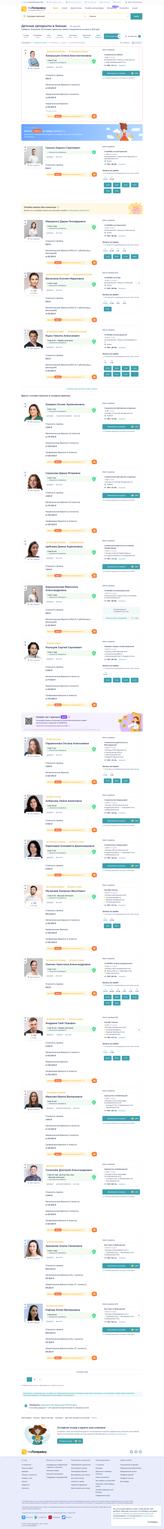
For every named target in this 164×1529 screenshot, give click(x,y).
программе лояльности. (117, 1434)
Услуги (64, 8)
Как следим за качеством (105, 1480)
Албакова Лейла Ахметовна (64, 800)
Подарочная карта (103, 1495)
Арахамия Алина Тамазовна (64, 1245)
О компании (26, 1465)
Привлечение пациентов (80, 1465)
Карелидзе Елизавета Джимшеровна (70, 845)
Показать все (51, 111)
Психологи (124, 8)
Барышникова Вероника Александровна (62, 588)
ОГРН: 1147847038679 (29, 1526)
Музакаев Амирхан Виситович (65, 890)
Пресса (24, 1481)
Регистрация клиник (79, 1468)
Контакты (25, 1488)
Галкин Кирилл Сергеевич (63, 147)
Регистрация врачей (79, 1471)
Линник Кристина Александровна (68, 964)
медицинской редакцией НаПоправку (58, 1405)
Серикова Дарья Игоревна (63, 473)
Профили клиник (127, 1478)
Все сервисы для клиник (80, 1475)
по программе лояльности (78, 210)
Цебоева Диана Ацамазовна (64, 546)
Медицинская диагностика (130, 1468)
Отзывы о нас (27, 1478)
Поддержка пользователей (56, 1477)
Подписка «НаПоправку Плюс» (105, 1485)
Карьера (25, 1471)
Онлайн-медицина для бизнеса (104, 1491)
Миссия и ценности (29, 1475)
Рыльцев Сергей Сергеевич (64, 647)
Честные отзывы (52, 1470)
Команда (99, 1468)
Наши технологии (102, 1477)
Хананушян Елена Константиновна (68, 55)
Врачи (55, 8)
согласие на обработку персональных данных (132, 1514)
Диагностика (76, 8)
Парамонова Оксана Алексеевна (67, 743)
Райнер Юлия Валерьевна (63, 1309)
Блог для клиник (77, 1478)
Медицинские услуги (128, 1471)
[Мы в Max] (140, 1452)
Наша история (27, 1468)
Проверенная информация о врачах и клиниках (56, 1466)
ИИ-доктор (111, 8)
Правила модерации (79, 1485)
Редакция (25, 1485)
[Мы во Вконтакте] (136, 1452)
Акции (135, 8)
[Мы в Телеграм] (131, 1452)
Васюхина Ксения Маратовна (65, 278)
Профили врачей (126, 1475)
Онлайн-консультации (94, 8)
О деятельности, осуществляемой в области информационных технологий (48, 1513)
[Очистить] (85, 16)
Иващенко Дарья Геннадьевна (65, 221)
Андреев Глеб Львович (61, 1023)
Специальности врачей (129, 1465)
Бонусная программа (54, 1474)
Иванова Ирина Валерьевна (64, 1096)
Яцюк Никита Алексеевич (63, 335)
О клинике (100, 1465)
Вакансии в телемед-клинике (104, 1473)
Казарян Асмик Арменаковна (65, 404)
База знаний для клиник (80, 1488)
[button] (55, 16)
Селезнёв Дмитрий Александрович (69, 1170)
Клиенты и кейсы (77, 1481)
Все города (124, 1481)
